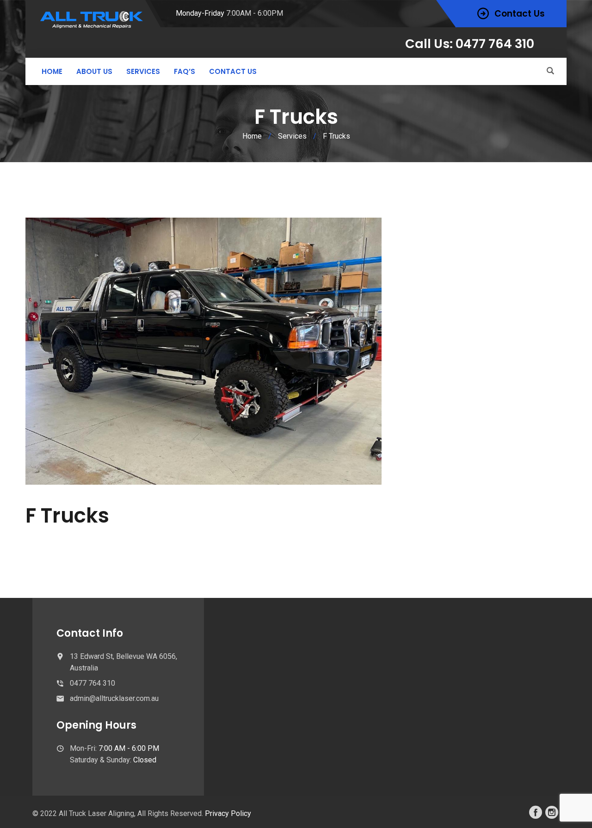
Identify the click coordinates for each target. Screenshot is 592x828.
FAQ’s (184, 71)
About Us (94, 71)
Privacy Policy (228, 813)
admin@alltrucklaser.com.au (114, 698)
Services (143, 71)
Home (52, 71)
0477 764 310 (92, 683)
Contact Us (233, 71)
